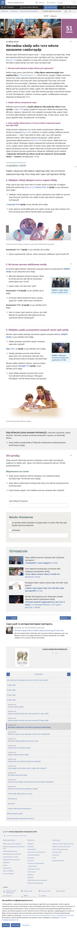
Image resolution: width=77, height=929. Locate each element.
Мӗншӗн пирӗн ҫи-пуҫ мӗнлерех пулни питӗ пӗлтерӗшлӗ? (29, 733)
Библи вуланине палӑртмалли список (20, 818)
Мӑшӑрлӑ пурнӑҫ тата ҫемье (11, 859)
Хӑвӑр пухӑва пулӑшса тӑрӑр (18, 754)
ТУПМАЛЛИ (38, 674)
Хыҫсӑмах (11, 804)
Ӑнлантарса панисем (34, 869)
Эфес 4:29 (19, 109)
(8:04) (41, 563)
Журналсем (31, 858)
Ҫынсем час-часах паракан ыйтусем (62, 844)
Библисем (31, 844)
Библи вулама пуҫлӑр (15, 813)
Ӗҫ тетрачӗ (31, 860)
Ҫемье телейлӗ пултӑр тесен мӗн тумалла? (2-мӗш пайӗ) (28, 719)
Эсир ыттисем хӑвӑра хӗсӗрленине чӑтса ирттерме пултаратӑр (30, 781)
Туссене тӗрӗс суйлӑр (15, 706)
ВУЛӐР (46, 16)
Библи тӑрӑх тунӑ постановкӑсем (37, 880)
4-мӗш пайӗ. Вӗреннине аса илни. (20, 794)
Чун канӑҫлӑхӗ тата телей (10, 857)
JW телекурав (31, 872)
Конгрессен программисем (36, 863)
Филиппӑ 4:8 (35, 140)
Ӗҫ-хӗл (54, 858)
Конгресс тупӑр (44, 891)
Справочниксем (32, 866)
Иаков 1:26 (11, 60)
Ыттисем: (16, 530)
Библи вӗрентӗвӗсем (9, 840)
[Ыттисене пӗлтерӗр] (70, 11)
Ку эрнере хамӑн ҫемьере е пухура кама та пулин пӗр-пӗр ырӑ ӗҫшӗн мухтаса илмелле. (39, 524)
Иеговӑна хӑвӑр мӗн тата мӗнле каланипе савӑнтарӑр (29, 726)
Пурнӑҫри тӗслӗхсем (58, 860)
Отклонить (15, 925)
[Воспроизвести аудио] (66, 11)
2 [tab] (39, 240)
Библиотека (4, 11)
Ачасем (5, 865)
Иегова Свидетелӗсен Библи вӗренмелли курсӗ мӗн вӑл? (39, 630)
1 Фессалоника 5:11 (27, 75)
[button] (29, 7)
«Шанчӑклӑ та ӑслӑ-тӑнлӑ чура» (19, 747)
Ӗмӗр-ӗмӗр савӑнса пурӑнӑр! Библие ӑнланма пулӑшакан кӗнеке (30, 11)
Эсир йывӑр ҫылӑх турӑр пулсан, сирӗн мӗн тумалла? (27, 767)
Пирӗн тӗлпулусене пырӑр (60, 849)
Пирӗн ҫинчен (56, 840)
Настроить (26, 925)
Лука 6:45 (26, 132)
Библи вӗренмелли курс (10, 851)
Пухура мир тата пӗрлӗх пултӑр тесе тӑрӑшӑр (24, 760)
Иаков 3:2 (29, 187)
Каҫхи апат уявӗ (57, 852)
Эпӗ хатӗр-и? (12, 799)
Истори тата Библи (8, 873)
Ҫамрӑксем (6, 862)
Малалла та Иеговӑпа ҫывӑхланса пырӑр (23, 788)
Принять (6, 925)
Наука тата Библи (8, 871)
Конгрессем (55, 855)
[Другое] (74, 11)
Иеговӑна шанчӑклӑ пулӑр (17, 774)
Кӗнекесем (14, 11)
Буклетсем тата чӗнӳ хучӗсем (36, 852)
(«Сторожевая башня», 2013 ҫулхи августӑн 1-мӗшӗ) (45, 605)
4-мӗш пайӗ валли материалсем (19, 809)
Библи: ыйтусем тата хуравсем (12, 844)
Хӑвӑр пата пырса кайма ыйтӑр (61, 846)
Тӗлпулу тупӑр (26, 891)
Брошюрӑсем (31, 849)
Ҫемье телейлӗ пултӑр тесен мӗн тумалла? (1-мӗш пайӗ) (28, 713)
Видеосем (30, 874)
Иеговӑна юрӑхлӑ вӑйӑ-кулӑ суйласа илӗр (23, 740)
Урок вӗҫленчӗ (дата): (18, 501)
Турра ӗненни (7, 868)
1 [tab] (37, 240)
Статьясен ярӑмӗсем (34, 855)
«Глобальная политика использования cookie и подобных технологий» (47, 915)
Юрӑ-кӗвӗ (30, 877)
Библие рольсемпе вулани (35, 883)
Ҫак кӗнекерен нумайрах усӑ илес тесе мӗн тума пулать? (27, 680)
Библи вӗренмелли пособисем (12, 854)
